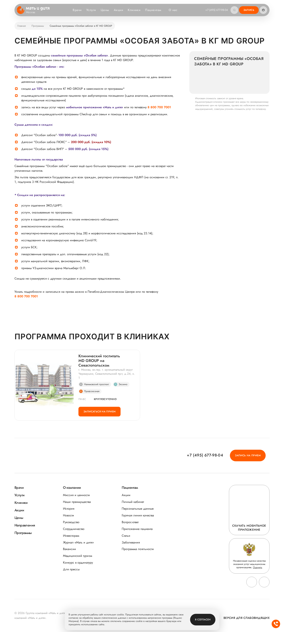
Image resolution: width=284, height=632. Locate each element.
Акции (118, 10)
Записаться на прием (99, 411)
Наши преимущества (77, 502)
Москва (30, 12)
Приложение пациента (137, 529)
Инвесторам (71, 535)
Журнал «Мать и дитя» (78, 542)
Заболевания (131, 542)
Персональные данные (138, 508)
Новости (68, 515)
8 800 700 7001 (159, 107)
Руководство (71, 522)
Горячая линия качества (138, 515)
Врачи (77, 10)
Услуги (91, 10)
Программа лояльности (138, 549)
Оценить (257, 567)
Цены (105, 10)
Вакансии (69, 549)
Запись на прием (248, 455)
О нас (173, 10)
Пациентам (153, 10)
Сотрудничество (73, 529)
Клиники (134, 10)
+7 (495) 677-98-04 (216, 10)
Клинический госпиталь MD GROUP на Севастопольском (99, 361)
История (68, 508)
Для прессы (71, 569)
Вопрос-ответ (130, 522)
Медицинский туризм (77, 556)
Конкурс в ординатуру (78, 562)
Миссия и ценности (76, 495)
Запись (248, 10)
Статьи (126, 535)
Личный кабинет (133, 502)
